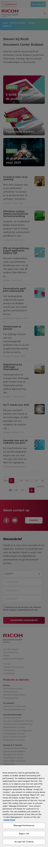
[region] (24, 806)
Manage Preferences (24, 826)
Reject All (24, 834)
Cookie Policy (9, 820)
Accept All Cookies (24, 842)
